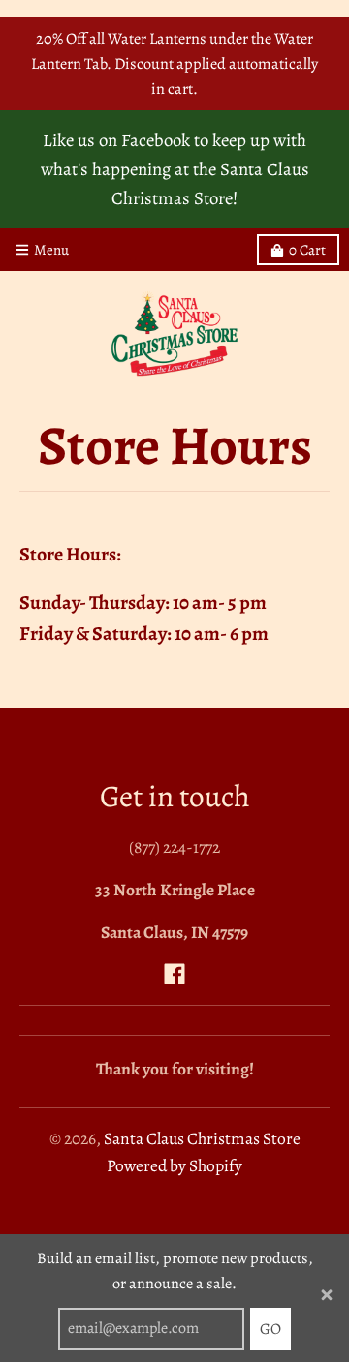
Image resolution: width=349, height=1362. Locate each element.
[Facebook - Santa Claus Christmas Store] (174, 973)
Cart (307, 249)
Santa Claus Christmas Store (202, 1138)
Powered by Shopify (174, 1165)
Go (270, 1329)
